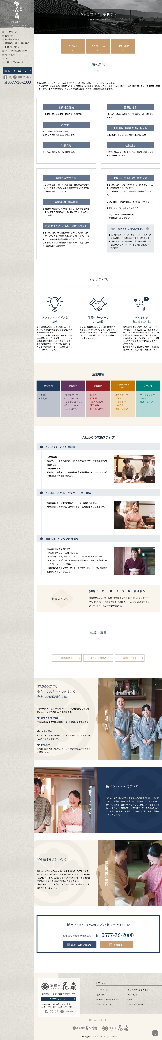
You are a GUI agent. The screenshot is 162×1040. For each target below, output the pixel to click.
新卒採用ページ (12, 40)
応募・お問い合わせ (14, 62)
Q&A (7, 59)
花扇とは (9, 36)
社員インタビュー (13, 47)
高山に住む (10, 55)
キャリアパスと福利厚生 (16, 51)
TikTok (27, 77)
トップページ (11, 32)
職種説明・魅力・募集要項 (17, 43)
